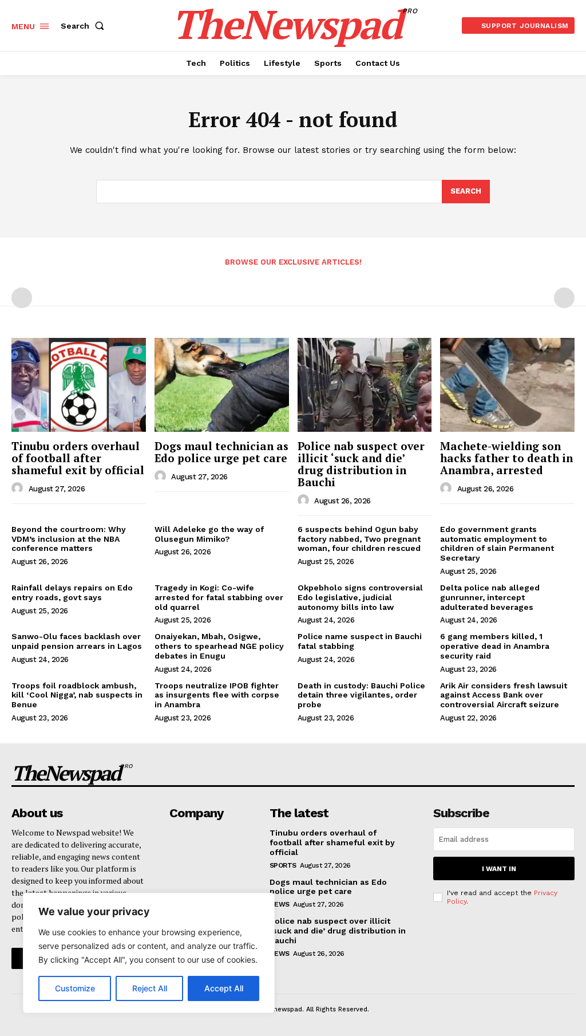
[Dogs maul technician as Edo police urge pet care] (222, 385)
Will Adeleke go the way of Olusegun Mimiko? (209, 534)
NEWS (280, 904)
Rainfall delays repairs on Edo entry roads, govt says (72, 592)
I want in (499, 869)
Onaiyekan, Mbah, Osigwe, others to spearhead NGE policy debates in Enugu (219, 646)
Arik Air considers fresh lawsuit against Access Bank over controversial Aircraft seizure (503, 695)
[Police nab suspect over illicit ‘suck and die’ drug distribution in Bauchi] (365, 385)
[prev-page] (21, 297)
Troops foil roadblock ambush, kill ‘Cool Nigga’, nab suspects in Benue (76, 695)
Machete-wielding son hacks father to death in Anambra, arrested (506, 458)
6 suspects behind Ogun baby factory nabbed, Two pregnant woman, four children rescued (359, 539)
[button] (85, 26)
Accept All (223, 988)
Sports (283, 865)
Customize (75, 988)
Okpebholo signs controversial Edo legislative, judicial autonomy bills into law (360, 597)
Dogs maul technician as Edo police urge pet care (221, 452)
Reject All (149, 988)
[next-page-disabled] (564, 297)
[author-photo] (18, 488)
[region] (149, 953)
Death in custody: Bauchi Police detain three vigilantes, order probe (361, 695)
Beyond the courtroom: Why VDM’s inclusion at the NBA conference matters (68, 539)
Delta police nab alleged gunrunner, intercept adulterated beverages (490, 597)
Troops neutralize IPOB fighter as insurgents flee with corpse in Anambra (217, 695)
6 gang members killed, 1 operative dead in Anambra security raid (494, 646)
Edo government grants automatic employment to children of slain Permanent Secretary (497, 543)
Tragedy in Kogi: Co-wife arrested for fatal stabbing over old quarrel (219, 597)
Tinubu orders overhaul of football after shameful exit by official (77, 458)
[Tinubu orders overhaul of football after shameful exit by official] (78, 385)
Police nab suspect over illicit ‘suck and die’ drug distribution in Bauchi (361, 464)
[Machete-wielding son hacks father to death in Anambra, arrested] (507, 385)
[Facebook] (21, 958)
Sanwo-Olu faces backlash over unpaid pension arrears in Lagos (76, 641)
